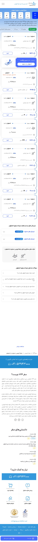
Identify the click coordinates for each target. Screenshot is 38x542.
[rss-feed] (15, 420)
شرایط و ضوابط (22, 527)
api (19, 533)
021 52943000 (20, 364)
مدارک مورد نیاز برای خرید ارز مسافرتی (27, 454)
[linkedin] (19, 420)
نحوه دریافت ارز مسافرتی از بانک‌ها (28, 461)
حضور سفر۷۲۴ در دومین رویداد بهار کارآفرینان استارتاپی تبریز (22, 436)
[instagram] (22, 420)
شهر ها (4, 527)
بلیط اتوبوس (27, 353)
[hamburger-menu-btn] (3, 4)
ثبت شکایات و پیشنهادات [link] (19, 521)
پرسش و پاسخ (12, 527)
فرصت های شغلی (7, 530)
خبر (28, 438)
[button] (19, 232)
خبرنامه (15, 530)
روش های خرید (31, 527)
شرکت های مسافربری (30, 530)
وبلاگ (21, 530)
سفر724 (35, 353)
